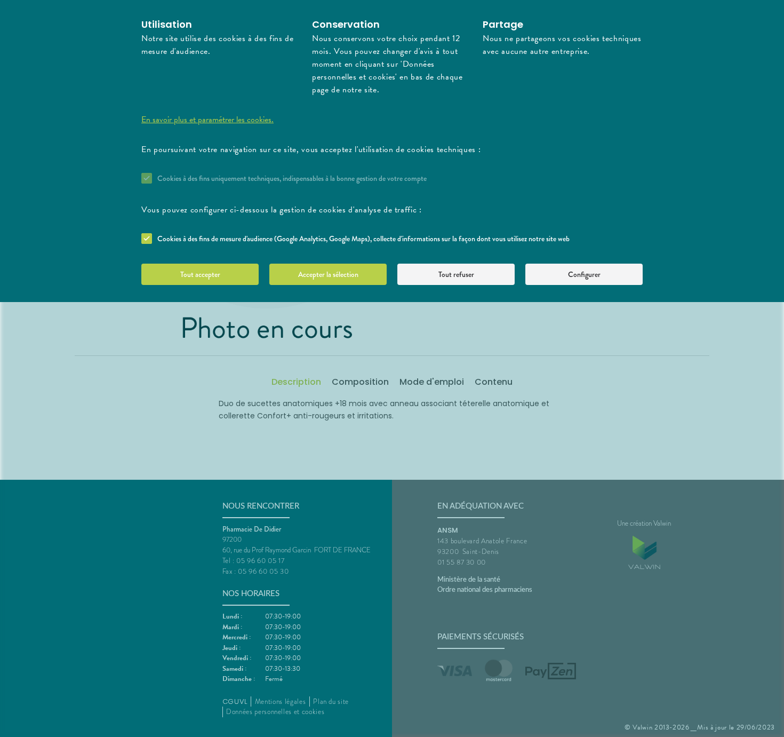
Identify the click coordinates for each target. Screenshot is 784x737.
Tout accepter (200, 274)
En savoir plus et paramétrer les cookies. (207, 119)
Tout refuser (456, 274)
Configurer (584, 274)
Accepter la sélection (328, 274)
